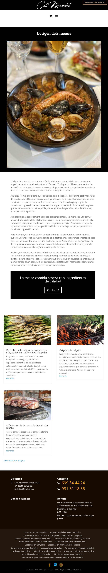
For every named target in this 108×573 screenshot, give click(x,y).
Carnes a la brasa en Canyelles (24, 548)
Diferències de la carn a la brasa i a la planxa (27, 426)
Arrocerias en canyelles (51, 548)
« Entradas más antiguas (14, 460)
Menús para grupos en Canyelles (69, 554)
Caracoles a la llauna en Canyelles (65, 532)
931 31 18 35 (73, 488)
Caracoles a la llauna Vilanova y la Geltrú (72, 538)
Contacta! (53, 290)
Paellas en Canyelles (20, 551)
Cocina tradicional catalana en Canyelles (41, 535)
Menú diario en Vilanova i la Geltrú (70, 541)
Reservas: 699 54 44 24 (95, 2)
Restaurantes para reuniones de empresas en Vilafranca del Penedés (53, 557)
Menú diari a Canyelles (72, 535)
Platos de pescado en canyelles (47, 551)
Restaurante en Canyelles (35, 532)
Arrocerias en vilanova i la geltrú (79, 548)
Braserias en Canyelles (35, 545)
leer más (10, 378)
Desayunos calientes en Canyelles (78, 551)
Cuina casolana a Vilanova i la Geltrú (35, 541)
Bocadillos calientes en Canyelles (36, 554)
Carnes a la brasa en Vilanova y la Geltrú (33, 538)
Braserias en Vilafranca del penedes (64, 545)
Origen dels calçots (70, 350)
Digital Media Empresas (70, 569)
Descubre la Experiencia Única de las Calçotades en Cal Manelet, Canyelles (26, 351)
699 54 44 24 (73, 482)
